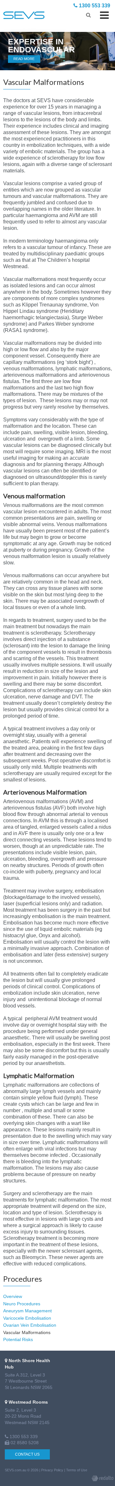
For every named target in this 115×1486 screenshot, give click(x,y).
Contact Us (27, 1454)
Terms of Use (76, 1470)
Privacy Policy (52, 1470)
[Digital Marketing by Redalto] (102, 1479)
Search (88, 14)
